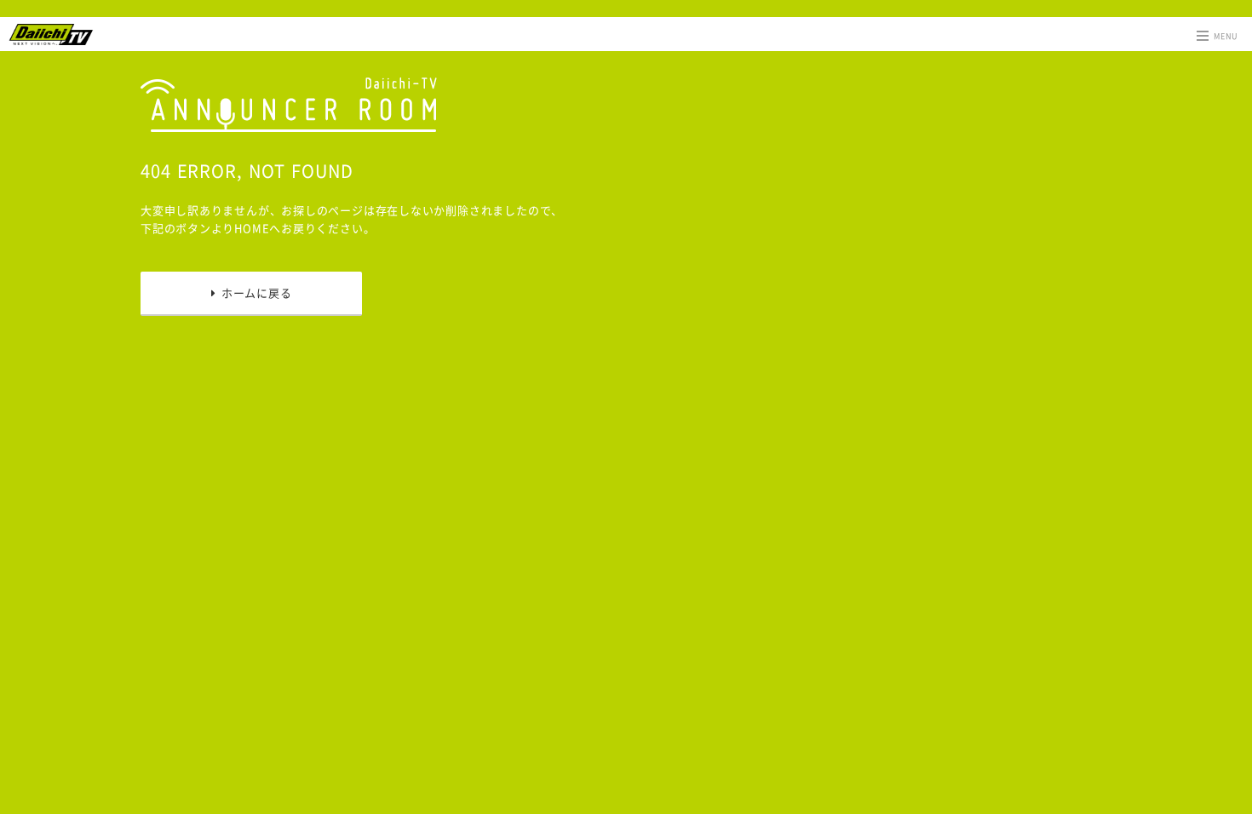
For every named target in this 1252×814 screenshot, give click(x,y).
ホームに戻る (253, 292)
